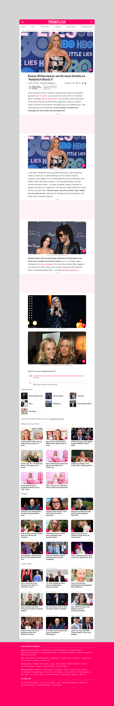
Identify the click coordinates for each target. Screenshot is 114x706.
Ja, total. (36, 377)
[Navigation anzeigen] (22, 22)
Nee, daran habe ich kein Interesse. (45, 384)
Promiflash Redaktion (47, 83)
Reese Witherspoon (50, 99)
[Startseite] (57, 21)
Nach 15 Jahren (41, 96)
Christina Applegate (45, 264)
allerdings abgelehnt (70, 270)
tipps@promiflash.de (56, 419)
